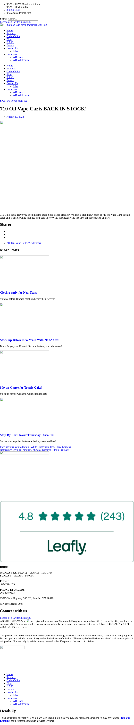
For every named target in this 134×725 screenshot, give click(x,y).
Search (3, 18)
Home (10, 30)
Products (11, 33)
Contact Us (12, 48)
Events (10, 45)
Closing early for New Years (18, 292)
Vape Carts (21, 243)
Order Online (13, 36)
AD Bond (18, 57)
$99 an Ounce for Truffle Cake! (21, 387)
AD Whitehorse (21, 60)
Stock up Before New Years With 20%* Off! (29, 340)
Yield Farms (34, 243)
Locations (12, 54)
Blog (9, 39)
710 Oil (10, 243)
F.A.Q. (10, 42)
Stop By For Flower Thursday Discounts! (27, 435)
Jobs (15, 51)
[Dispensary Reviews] (67, 561)
